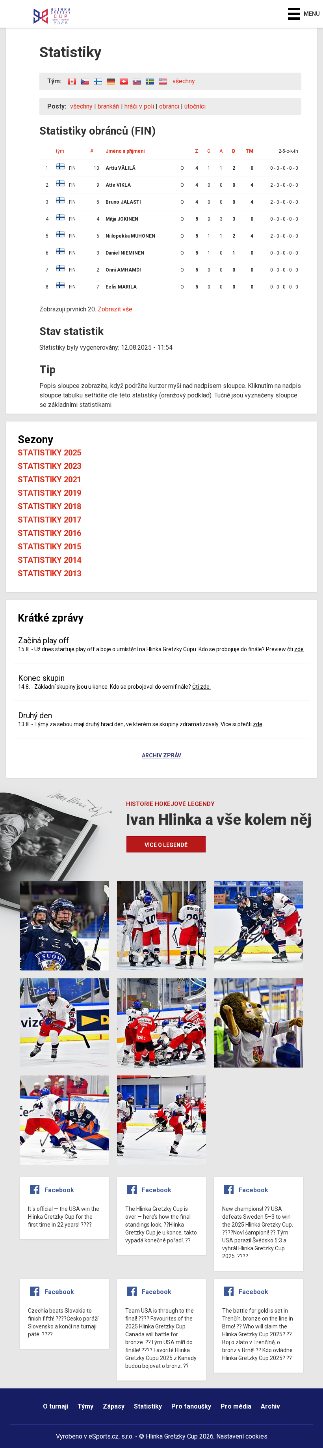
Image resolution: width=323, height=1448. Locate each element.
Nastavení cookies (241, 1436)
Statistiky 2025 (49, 452)
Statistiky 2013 (49, 573)
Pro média (236, 1406)
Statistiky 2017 (49, 520)
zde (299, 649)
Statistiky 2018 (49, 506)
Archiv (270, 1406)
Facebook (59, 1190)
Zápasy (113, 1406)
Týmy (85, 1406)
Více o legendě (166, 845)
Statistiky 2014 (49, 560)
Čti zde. (201, 687)
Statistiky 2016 (49, 533)
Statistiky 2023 (49, 466)
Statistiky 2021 (49, 479)
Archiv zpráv (161, 756)
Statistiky (148, 1406)
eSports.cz (104, 1436)
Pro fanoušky (191, 1406)
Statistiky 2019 (49, 493)
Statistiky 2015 (49, 546)
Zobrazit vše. (116, 309)
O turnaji (55, 1406)
